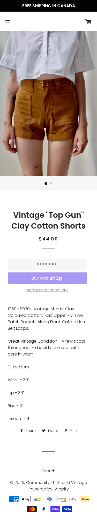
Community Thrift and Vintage (56, 483)
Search (48, 471)
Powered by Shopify (48, 489)
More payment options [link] (47, 290)
